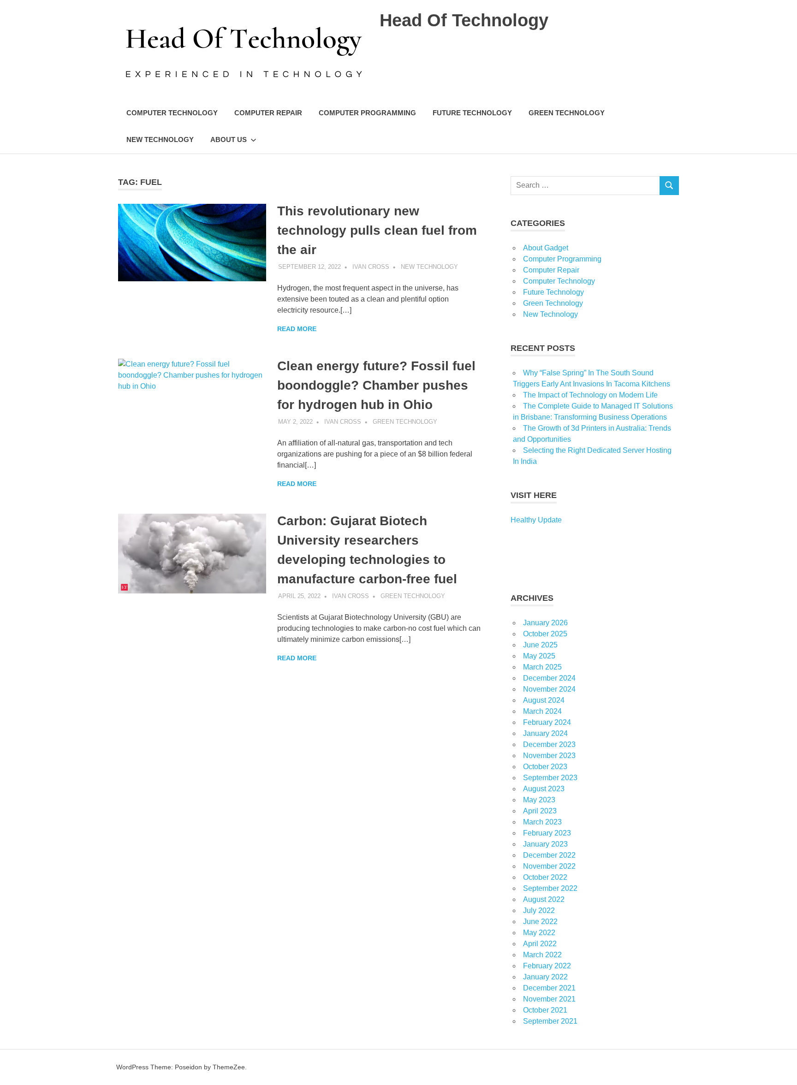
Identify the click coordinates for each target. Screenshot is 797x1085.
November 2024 (549, 689)
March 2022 (542, 955)
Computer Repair (268, 113)
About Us (228, 139)
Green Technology (567, 113)
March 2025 (542, 667)
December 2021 (549, 988)
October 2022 (545, 877)
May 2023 (539, 800)
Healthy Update (536, 520)
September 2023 (550, 778)
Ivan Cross (370, 266)
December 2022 (549, 855)
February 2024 (547, 722)
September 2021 (550, 1021)
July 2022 (539, 910)
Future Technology (472, 113)
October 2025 (545, 634)
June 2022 (540, 921)
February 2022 (547, 966)
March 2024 (542, 711)
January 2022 (545, 977)
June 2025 (540, 645)
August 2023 (544, 789)
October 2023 (545, 767)
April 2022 (540, 944)
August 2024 (544, 700)
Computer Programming (367, 113)
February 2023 (547, 833)
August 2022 (544, 899)
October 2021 (545, 1010)
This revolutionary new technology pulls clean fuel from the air (377, 230)
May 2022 (539, 933)
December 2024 (549, 678)
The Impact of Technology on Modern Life (590, 395)
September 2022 (550, 888)
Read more (296, 328)
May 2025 (539, 656)
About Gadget (545, 248)
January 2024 (545, 733)
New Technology (160, 139)
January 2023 (545, 844)
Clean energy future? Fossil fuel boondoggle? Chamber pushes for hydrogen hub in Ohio (376, 385)
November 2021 (549, 999)
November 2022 (549, 866)
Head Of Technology (464, 20)
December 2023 (549, 744)
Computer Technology (172, 113)
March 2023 (542, 822)
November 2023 (549, 755)
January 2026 (545, 623)
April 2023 (540, 811)
